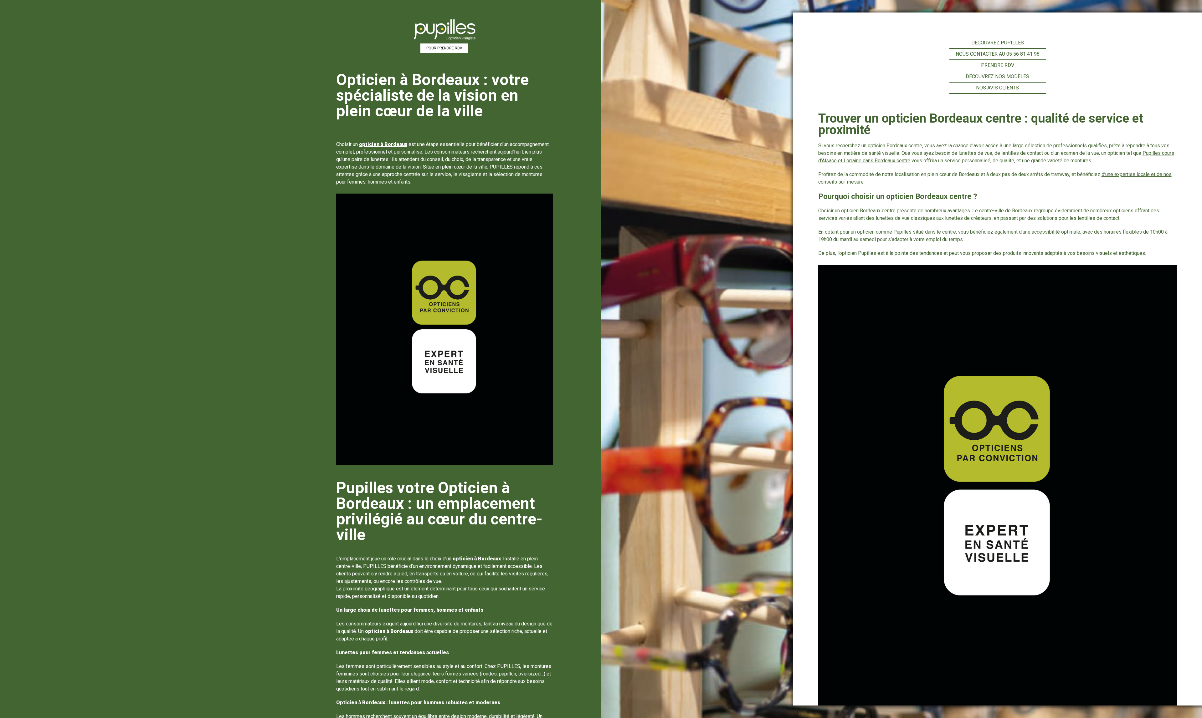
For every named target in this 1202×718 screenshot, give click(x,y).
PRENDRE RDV (997, 65)
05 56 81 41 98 (1023, 54)
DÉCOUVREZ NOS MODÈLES (997, 76)
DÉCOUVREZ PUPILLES (997, 43)
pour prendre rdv (444, 48)
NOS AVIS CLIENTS (997, 88)
